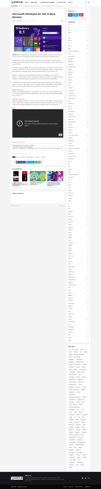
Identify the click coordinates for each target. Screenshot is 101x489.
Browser (78, 74)
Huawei (78, 169)
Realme (78, 250)
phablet (78, 245)
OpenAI (78, 237)
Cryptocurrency (78, 95)
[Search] (89, 2)
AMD (78, 38)
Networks (78, 227)
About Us (71, 486)
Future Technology (78, 135)
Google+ (29, 153)
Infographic (78, 177)
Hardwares (78, 158)
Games (78, 143)
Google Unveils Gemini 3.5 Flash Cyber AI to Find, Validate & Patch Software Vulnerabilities (42, 6)
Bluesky (78, 69)
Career (78, 82)
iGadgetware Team (22, 486)
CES (78, 85)
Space (78, 293)
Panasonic (78, 243)
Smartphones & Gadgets (48, 2)
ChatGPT (78, 88)
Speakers (78, 295)
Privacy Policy (79, 486)
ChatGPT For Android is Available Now (36, 183)
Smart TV (78, 269)
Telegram (78, 306)
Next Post (61, 205)
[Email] (39, 162)
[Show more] (42, 162)
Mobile (78, 219)
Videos (78, 319)
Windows (43, 157)
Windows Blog (21, 142)
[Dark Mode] (86, 2)
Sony (78, 290)
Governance (78, 153)
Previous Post (15, 205)
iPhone (78, 190)
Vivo (78, 324)
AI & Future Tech (61, 2)
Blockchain (78, 61)
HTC (78, 166)
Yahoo (78, 340)
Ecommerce (78, 111)
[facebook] (70, 15)
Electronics (78, 119)
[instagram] (81, 15)
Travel (78, 311)
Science (78, 258)
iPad (78, 187)
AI (78, 35)
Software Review (30, 157)
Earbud (78, 109)
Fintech (78, 132)
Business (78, 77)
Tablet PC (78, 298)
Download (78, 103)
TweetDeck (78, 313)
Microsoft (78, 216)
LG (78, 203)
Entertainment (78, 122)
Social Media (22, 157)
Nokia (78, 232)
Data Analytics (78, 98)
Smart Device (78, 266)
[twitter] (75, 15)
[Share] (62, 21)
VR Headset (78, 327)
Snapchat (78, 274)
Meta (78, 214)
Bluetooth (78, 72)
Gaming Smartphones (78, 148)
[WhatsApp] (36, 162)
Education (78, 114)
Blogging (78, 64)
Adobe (78, 32)
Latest (78, 201)
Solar (78, 287)
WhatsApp (78, 329)
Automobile (78, 56)
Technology (78, 303)
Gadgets (78, 137)
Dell (78, 101)
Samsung (78, 256)
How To (70, 2)
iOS (78, 182)
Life (78, 206)
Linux (78, 208)
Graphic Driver (78, 156)
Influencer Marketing (78, 174)
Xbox (78, 335)
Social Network (78, 279)
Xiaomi (78, 337)
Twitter (26, 153)
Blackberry (78, 59)
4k (78, 24)
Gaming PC (78, 145)
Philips (78, 248)
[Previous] (87, 6)
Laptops (78, 198)
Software (78, 282)
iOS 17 (78, 185)
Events (78, 124)
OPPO (78, 240)
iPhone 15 (78, 193)
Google (78, 151)
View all (61, 168)
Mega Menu (34, 2)
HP (78, 164)
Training (78, 308)
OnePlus (78, 235)
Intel (78, 179)
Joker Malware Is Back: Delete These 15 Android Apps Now (53, 184)
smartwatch (78, 271)
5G (78, 27)
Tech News (37, 157)
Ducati (78, 106)
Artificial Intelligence (78, 51)
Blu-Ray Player (78, 67)
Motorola (78, 222)
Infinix (78, 172)
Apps (18, 11)
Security (78, 261)
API (78, 43)
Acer (78, 30)
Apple (78, 46)
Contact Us (87, 486)
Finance (78, 130)
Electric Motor (78, 116)
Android (78, 40)
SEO (78, 264)
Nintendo (78, 229)
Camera (78, 80)
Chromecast (78, 90)
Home (26, 2)
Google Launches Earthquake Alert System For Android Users (20, 184)
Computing (78, 93)
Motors (78, 224)
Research (78, 253)
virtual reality (78, 321)
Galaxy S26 (78, 140)
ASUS (78, 53)
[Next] (89, 6)
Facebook (22, 153)
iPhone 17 (78, 195)
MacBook (78, 211)
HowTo (78, 161)
